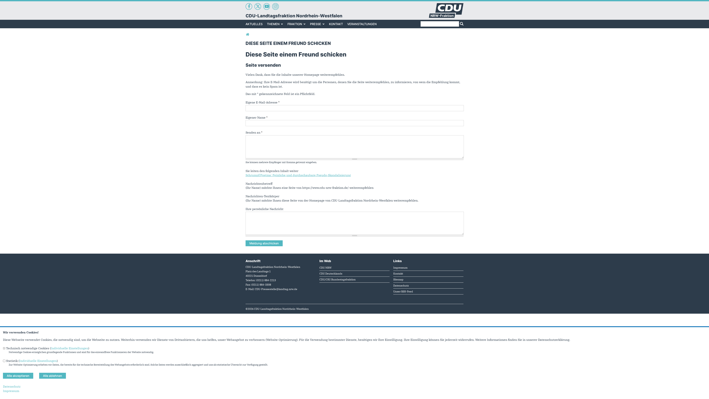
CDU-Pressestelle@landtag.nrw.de (276, 289)
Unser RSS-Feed (403, 291)
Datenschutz (401, 285)
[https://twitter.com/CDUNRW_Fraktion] (257, 6)
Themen (273, 24)
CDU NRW (325, 267)
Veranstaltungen (362, 24)
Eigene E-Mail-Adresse (263, 102)
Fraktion (294, 24)
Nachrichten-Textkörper (262, 196)
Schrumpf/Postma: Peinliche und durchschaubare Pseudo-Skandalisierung (298, 175)
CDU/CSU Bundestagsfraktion (337, 279)
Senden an (254, 132)
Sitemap (398, 279)
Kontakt (336, 24)
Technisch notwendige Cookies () (47, 348)
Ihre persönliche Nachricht (264, 209)
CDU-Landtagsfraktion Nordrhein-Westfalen (294, 15)
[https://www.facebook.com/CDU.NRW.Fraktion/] (249, 6)
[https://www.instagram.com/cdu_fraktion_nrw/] (275, 6)
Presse (315, 24)
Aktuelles (254, 24)
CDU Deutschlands (330, 273)
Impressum (400, 267)
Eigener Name (257, 117)
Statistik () (32, 361)
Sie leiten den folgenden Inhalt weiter (272, 171)
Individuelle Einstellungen (69, 348)
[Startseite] (446, 5)
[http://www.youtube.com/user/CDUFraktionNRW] (266, 6)
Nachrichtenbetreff (259, 183)
